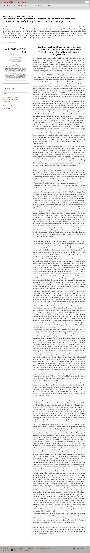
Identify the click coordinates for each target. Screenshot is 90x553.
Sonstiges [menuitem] (49, 5)
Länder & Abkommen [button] (10, 106)
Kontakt (21, 548)
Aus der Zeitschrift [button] (9, 43)
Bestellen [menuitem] (27, 5)
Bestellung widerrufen (42, 548)
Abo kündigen (29, 548)
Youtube (28, 550)
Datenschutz (13, 548)
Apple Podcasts (17, 550)
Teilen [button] (5, 93)
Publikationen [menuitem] (7, 5)
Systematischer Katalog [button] (11, 97)
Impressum (4, 548)
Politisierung (7, 99)
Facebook (68, 548)
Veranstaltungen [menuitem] (38, 5)
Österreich (6, 108)
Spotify (7, 550)
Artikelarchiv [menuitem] (18, 5)
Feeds (54, 548)
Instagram (78, 548)
